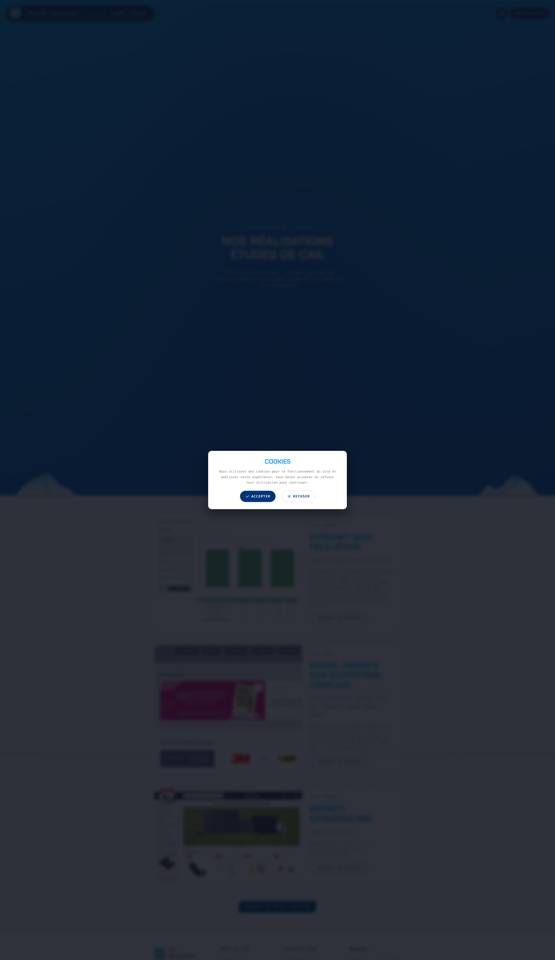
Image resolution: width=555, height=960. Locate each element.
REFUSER (301, 496)
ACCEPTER (260, 496)
